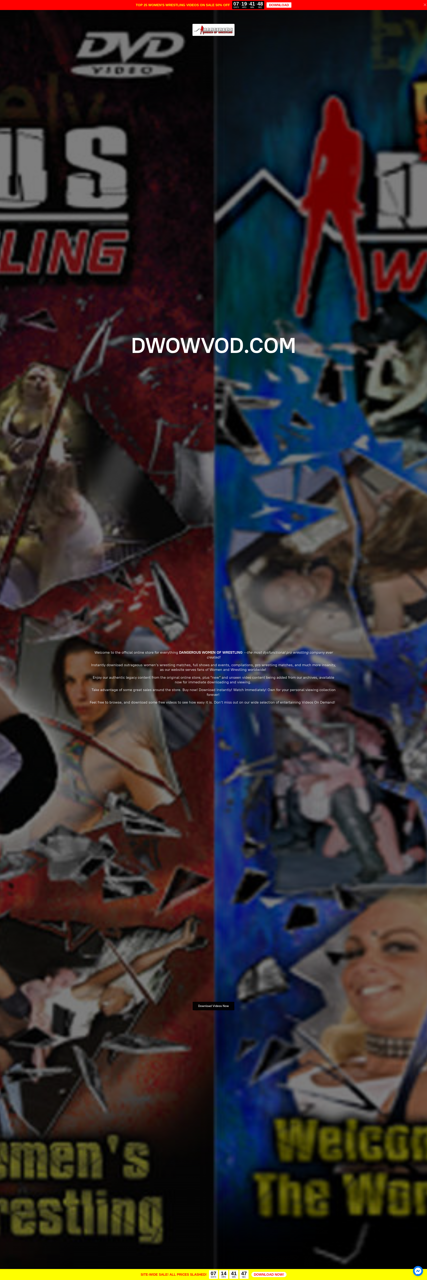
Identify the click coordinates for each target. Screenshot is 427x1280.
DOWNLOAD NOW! (269, 1274)
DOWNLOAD (279, 5)
